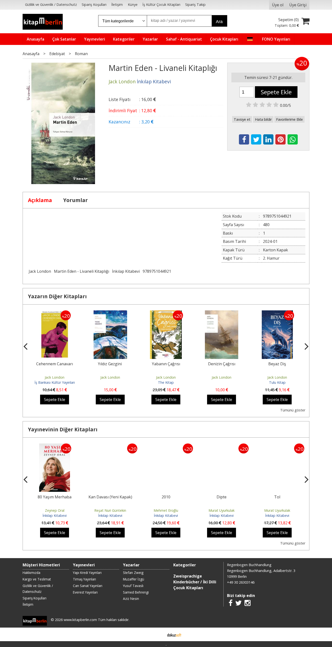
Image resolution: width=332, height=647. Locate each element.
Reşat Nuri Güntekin (110, 510)
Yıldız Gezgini (110, 363)
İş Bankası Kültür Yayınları (55, 382)
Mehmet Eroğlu (166, 510)
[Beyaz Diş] (277, 313)
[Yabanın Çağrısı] (166, 313)
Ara (219, 21)
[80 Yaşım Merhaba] (54, 446)
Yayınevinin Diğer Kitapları (62, 429)
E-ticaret (158, 634)
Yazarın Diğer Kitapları (57, 296)
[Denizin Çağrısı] (221, 313)
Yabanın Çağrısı (166, 363)
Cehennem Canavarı (54, 363)
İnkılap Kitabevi (126, 271)
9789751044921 (157, 271)
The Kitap (166, 382)
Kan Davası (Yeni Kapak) (110, 497)
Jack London (40, 271)
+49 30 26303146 (240, 582)
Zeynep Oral (54, 510)
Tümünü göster (292, 410)
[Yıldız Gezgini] (110, 313)
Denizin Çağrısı (221, 363)
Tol (277, 497)
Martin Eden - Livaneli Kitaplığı (81, 271)
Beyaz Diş (277, 363)
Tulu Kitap (277, 382)
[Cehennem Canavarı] (55, 313)
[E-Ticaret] (174, 634)
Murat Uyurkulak (222, 510)
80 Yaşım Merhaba (54, 497)
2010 (166, 497)
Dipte (222, 497)
